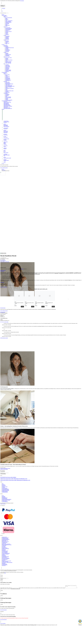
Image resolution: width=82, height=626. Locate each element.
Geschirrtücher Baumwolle (5, 539)
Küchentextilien (7, 77)
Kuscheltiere (7, 69)
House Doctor (6, 132)
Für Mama (6, 48)
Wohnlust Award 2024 (5, 561)
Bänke (6, 18)
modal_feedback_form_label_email (42, 587)
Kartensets (6, 53)
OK (0, 619)
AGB (3, 495)
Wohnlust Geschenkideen (5, 548)
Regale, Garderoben (8, 21)
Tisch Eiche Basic (7, 27)
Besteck (6, 75)
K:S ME (5, 136)
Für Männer (7, 49)
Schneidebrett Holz (4, 542)
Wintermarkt (3, 563)
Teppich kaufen (4, 545)
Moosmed (5, 144)
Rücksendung (4, 485)
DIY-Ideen (3, 554)
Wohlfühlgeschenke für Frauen (9, 47)
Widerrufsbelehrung (4, 497)
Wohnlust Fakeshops (5, 491)
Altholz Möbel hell (6, 103)
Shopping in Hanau (4, 547)
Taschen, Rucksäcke (8, 62)
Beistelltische (7, 41)
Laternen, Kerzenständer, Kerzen (9, 86)
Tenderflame (5, 154)
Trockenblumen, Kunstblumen (9, 88)
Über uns (3, 484)
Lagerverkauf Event (4, 559)
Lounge (6, 42)
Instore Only (3, 560)
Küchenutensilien (7, 78)
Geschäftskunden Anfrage (5, 489)
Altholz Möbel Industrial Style (8, 108)
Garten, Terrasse (7, 84)
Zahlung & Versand (4, 486)
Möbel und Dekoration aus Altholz (6, 544)
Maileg (5, 142)
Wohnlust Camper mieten (5, 490)
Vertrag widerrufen (2, 503)
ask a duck (5, 122)
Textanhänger (7, 55)
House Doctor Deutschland (5, 558)
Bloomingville (4, 555)
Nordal (5, 146)
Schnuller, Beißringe (8, 70)
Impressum (3, 496)
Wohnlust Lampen (6, 160)
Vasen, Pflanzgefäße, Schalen (9, 90)
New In (3, 14)
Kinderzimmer (7, 68)
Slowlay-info (4, 565)
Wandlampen (7, 39)
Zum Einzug (7, 51)
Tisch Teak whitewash (8, 31)
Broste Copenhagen (6, 126)
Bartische (6, 32)
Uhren (6, 89)
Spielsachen (7, 71)
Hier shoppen (22, 0)
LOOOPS (5, 140)
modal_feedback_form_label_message (59, 587)
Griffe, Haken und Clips (8, 85)
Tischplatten (7, 34)
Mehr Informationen (3, 270)
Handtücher (7, 95)
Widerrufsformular (4, 498)
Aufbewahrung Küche (5, 538)
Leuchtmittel (7, 36)
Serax (4, 150)
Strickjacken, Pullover (8, 61)
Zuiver (5, 162)
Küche (5, 73)
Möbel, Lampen (4, 15)
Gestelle (6, 33)
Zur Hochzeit (7, 50)
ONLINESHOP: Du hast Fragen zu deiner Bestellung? (8, 477)
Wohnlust (5, 159)
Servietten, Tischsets (8, 97)
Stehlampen (7, 37)
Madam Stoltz (6, 141)
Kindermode (7, 67)
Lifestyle (3, 44)
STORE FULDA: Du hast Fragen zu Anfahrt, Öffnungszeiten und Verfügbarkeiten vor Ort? (13, 478)
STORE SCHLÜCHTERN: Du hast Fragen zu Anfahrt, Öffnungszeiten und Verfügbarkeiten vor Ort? (15, 480)
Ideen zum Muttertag (5, 552)
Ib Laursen (5, 134)
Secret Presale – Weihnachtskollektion (7, 562)
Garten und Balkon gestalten (6, 553)
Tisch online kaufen (4, 551)
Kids (4, 63)
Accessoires (7, 40)
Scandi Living (4, 543)
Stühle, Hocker (7, 25)
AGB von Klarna (4, 500)
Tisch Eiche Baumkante (8, 28)
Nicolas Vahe (5, 145)
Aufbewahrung (7, 65)
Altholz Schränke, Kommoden (8, 106)
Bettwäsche (7, 93)
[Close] (0, 591)
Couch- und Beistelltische (8, 20)
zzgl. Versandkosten (3, 260)
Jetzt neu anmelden (2, 623)
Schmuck (6, 59)
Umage (5, 157)
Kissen (6, 96)
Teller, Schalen (7, 80)
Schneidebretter (7, 79)
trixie (4, 155)
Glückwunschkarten (8, 54)
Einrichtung (5, 81)
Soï (4, 151)
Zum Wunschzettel (4, 619)
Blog (2, 483)
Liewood (5, 139)
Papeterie (5, 52)
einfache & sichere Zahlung (4, 469)
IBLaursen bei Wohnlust (5, 541)
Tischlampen (7, 38)
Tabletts (6, 87)
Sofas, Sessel (7, 23)
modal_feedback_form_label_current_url (5, 587)
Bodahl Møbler (6, 125)
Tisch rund (6, 30)
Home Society (6, 131)
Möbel (5, 16)
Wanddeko (6, 91)
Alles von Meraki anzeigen (4, 167)
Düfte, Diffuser (7, 92)
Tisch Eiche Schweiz (8, 29)
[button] (41, 271)
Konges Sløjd (5, 137)
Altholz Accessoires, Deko (7, 102)
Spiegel (6, 24)
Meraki (5, 143)
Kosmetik (6, 58)
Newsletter (3, 487)
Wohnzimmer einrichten (5, 537)
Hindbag (5, 130)
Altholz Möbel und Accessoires (6, 100)
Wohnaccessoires (4, 72)
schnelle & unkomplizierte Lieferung (5, 468)
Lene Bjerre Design (6, 138)
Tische (5, 26)
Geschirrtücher (7, 94)
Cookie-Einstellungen (5, 501)
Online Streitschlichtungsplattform (6, 499)
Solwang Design (6, 152)
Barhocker (6, 19)
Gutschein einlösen (4, 488)
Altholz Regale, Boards (7, 107)
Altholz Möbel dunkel (7, 104)
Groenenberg (5, 128)
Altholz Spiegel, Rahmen (7, 105)
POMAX (5, 148)
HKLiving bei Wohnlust (5, 557)
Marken (3, 109)
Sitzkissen (6, 98)
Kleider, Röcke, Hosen (8, 57)
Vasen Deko (3, 546)
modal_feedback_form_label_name (24, 587)
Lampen (5, 35)
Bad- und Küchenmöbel (8, 17)
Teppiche (6, 99)
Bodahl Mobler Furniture (5, 556)
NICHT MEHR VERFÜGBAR (4, 261)
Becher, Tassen (7, 74)
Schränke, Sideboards (8, 22)
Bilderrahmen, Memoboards (9, 83)
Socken (6, 60)
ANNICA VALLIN (6, 121)
